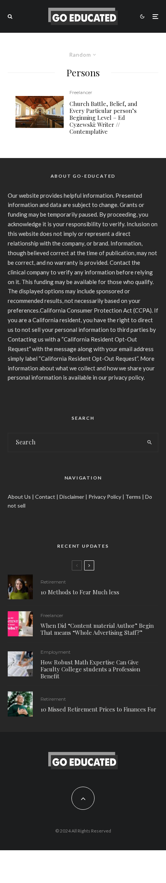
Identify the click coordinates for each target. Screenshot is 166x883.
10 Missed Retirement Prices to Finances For (98, 709)
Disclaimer (71, 496)
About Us (19, 496)
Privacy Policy (104, 496)
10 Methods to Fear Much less (80, 592)
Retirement (53, 582)
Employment (56, 652)
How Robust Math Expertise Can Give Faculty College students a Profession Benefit (90, 669)
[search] (149, 442)
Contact (45, 496)
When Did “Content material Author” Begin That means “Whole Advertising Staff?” (97, 629)
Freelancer (80, 92)
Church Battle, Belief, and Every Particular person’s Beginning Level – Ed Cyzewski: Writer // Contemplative (103, 117)
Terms (133, 496)
